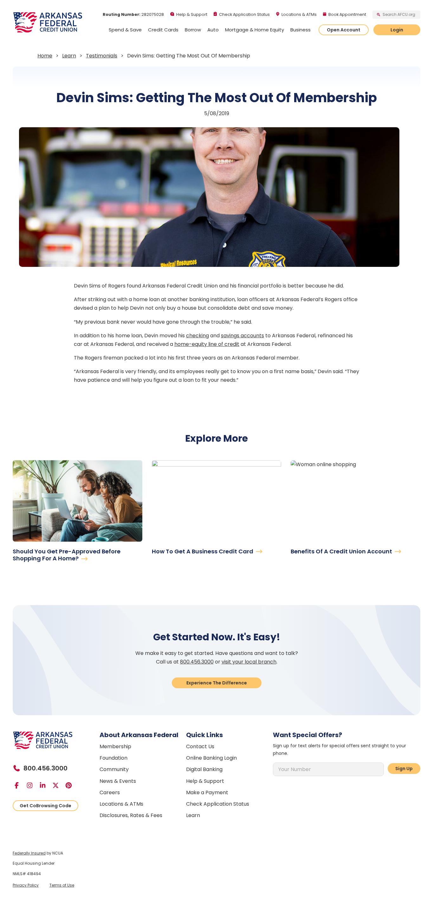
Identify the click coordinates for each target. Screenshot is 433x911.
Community (114, 769)
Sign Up (404, 768)
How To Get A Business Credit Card (203, 551)
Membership (115, 746)
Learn (69, 55)
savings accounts (242, 335)
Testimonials (101, 55)
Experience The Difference (216, 683)
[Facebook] (19, 785)
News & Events (118, 781)
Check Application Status (244, 14)
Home (44, 55)
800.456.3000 (197, 661)
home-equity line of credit (206, 344)
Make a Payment (207, 792)
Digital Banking (204, 769)
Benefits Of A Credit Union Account (342, 551)
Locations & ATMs (299, 14)
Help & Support (191, 14)
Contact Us (200, 746)
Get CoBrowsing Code (45, 805)
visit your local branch (249, 661)
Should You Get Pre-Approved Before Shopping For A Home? (66, 554)
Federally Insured (29, 853)
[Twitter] (58, 785)
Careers (110, 792)
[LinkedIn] (45, 785)
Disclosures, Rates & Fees (131, 815)
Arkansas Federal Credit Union (47, 22)
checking (197, 335)
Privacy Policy (26, 885)
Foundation (113, 758)
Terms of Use (61, 885)
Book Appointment (347, 14)
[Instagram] (32, 785)
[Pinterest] (71, 785)
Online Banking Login (211, 758)
